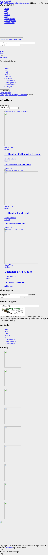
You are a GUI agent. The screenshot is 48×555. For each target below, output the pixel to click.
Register (7, 93)
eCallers (7, 149)
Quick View (8, 147)
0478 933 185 (5, 3)
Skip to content (5, 1)
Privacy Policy (9, 19)
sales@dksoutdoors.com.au (19, 3)
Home (6, 9)
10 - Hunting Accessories (18, 95)
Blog (6, 11)
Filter (23, 297)
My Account (5, 90)
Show (2, 106)
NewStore (9, 548)
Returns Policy (9, 23)
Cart (5, 17)
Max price (31, 295)
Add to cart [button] (8, 168)
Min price (3, 295)
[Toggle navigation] (1, 65)
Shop (6, 13)
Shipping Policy (10, 21)
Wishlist (7, 15)
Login (2, 93)
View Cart (3, 57)
